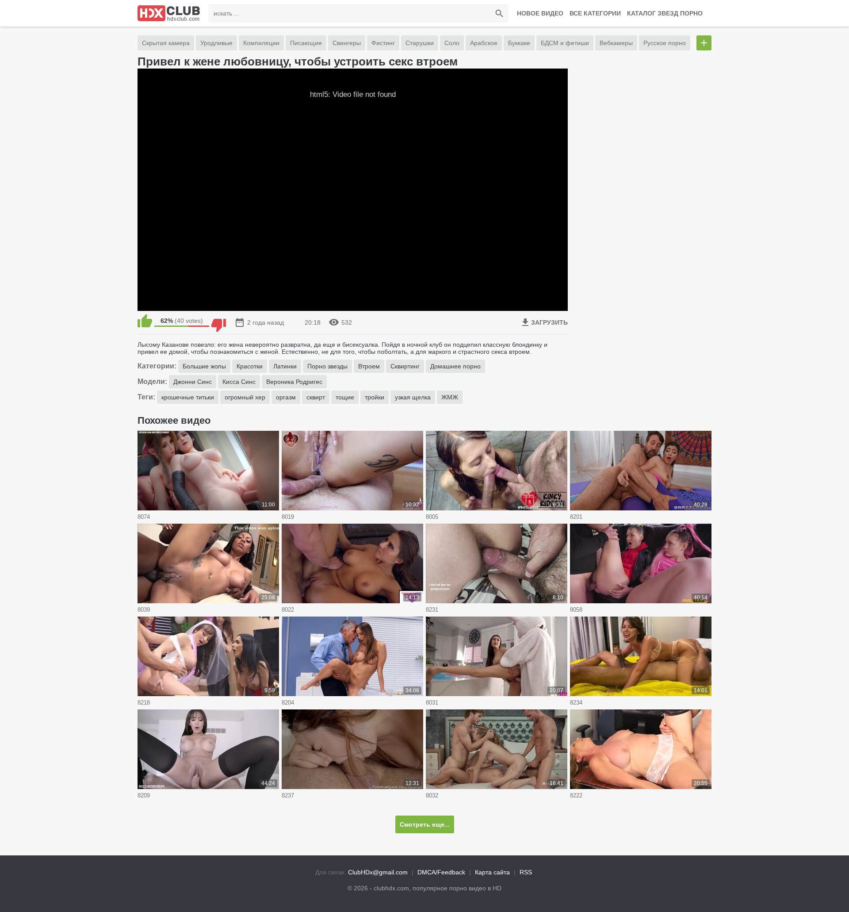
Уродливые (216, 42)
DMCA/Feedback (441, 872)
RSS (526, 872)
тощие (345, 397)
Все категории (595, 13)
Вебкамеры (616, 42)
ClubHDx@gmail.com (378, 872)
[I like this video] (145, 320)
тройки (374, 397)
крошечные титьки (187, 397)
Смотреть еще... (425, 824)
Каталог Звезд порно (665, 13)
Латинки (285, 366)
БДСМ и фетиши (565, 42)
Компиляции (261, 42)
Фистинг (383, 42)
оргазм (286, 397)
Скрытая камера (166, 42)
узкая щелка (413, 397)
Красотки (250, 366)
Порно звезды (327, 366)
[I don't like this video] (218, 320)
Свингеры (347, 42)
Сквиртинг (405, 366)
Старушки (419, 42)
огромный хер (245, 397)
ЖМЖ (449, 397)
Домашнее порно (455, 366)
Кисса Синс (239, 381)
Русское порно (664, 42)
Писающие (306, 42)
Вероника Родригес (294, 381)
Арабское (483, 42)
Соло (451, 42)
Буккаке (519, 42)
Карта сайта (492, 872)
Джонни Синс (192, 381)
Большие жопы (204, 366)
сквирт (315, 397)
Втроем (369, 366)
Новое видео (540, 13)
